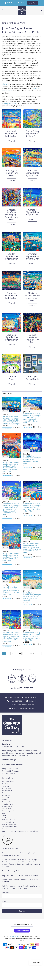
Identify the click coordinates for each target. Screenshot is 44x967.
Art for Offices (7, 791)
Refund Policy (7, 809)
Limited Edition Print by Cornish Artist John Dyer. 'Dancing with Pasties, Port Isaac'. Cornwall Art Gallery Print (32, 507)
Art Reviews (6, 784)
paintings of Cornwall (9, 104)
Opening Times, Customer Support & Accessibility (20, 831)
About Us (5, 786)
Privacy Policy (7, 806)
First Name (6, 892)
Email (4, 901)
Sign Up (22, 911)
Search (4, 800)
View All (12, 141)
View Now (33, 3)
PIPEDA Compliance (9, 824)
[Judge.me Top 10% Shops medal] (22, 678)
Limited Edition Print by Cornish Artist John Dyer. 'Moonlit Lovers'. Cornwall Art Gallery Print (32, 459)
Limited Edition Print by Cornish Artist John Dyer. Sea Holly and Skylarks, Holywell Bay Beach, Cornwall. (32, 596)
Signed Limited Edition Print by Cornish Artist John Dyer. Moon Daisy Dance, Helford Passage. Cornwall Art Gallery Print (32, 548)
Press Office (6, 829)
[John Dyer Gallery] (22, 10)
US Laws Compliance (9, 827)
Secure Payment (8, 811)
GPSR (4, 815)
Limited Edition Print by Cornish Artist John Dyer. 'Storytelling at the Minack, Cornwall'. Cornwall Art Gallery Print (32, 418)
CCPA (4, 818)
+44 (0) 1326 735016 (17, 746)
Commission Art (7, 793)
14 (20, 653)
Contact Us (6, 795)
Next (32, 653)
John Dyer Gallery (14, 936)
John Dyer (5, 84)
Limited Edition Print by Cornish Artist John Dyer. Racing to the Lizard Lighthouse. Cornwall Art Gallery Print (32, 636)
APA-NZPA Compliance (10, 820)
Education (5, 797)
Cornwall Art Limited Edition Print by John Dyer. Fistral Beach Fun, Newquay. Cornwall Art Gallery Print (10, 590)
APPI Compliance (8, 822)
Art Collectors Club (8, 782)
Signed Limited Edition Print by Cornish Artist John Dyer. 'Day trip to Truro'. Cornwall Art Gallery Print (10, 556)
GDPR (4, 813)
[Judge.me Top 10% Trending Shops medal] (32, 678)
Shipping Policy (7, 804)
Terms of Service (8, 802)
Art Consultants (7, 788)
